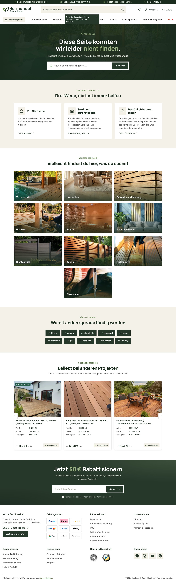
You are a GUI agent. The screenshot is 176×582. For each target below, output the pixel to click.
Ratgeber (50, 562)
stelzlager (106, 340)
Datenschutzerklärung (85, 497)
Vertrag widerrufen (15, 534)
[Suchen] (122, 9)
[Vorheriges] (15, 416)
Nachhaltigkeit (141, 523)
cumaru (71, 333)
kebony (124, 340)
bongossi (86, 340)
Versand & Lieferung (13, 554)
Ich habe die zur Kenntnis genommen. (89, 497)
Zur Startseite (24, 133)
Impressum (95, 519)
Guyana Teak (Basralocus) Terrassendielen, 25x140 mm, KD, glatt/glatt (133, 422)
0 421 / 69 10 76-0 (16, 528)
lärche (54, 333)
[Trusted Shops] (106, 558)
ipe (71, 340)
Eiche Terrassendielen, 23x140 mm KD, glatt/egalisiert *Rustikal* (36, 422)
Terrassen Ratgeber (56, 554)
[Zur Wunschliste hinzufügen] (57, 385)
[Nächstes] (161, 416)
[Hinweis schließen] (96, 17)
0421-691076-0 (154, 2)
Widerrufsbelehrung (100, 532)
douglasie (89, 333)
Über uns (138, 519)
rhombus (55, 340)
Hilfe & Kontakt (10, 567)
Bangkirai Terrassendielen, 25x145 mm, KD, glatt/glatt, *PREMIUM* (86, 422)
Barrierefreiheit (97, 536)
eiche (125, 333)
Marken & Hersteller (143, 528)
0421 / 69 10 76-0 (127, 133)
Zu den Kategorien (77, 133)
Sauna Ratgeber (54, 558)
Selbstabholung (10, 558)
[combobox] (81, 9)
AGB (92, 528)
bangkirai (108, 333)
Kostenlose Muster (12, 562)
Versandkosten (46, 578)
